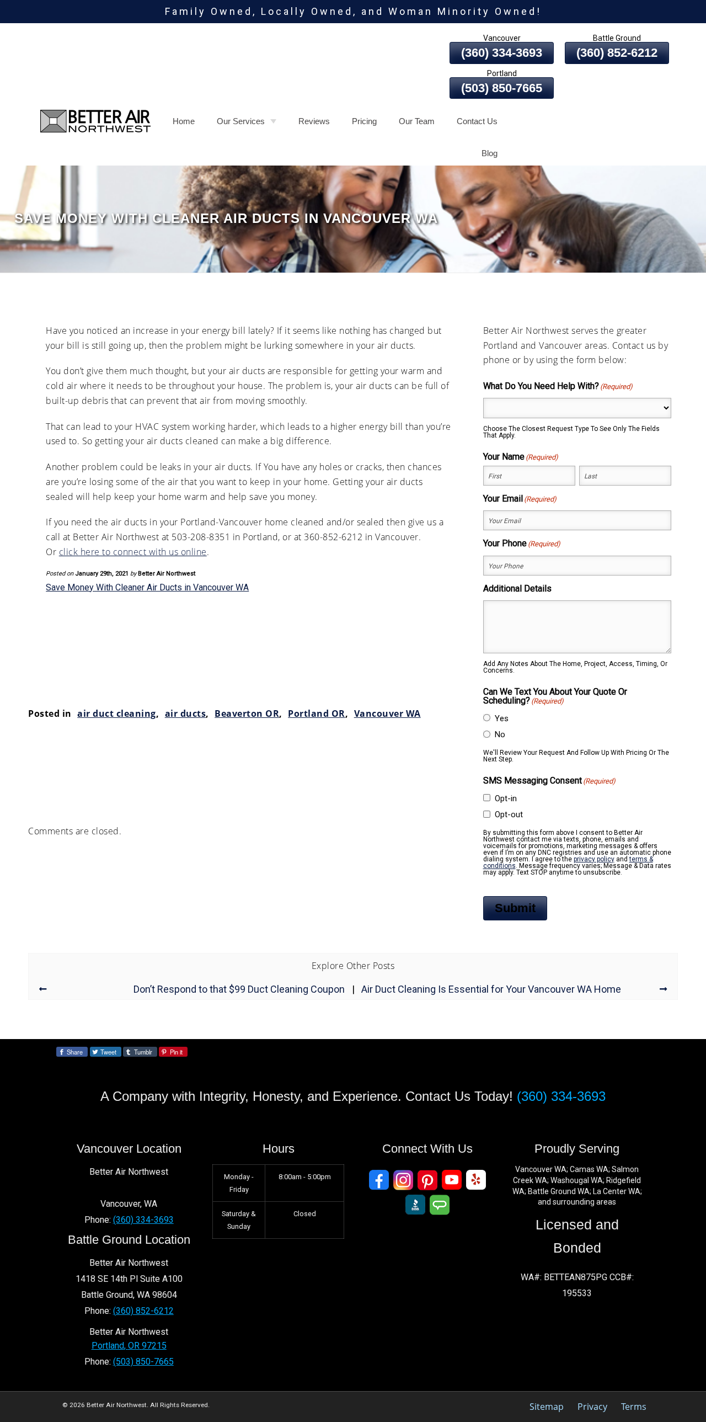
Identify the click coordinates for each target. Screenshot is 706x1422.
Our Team (417, 121)
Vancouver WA (387, 713)
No (500, 734)
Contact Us (477, 121)
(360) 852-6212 (616, 53)
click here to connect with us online (133, 552)
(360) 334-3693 (501, 53)
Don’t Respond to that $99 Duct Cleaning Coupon (239, 989)
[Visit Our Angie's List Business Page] (440, 1205)
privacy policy (594, 859)
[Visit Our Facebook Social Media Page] (379, 1180)
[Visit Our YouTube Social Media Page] (452, 1180)
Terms (633, 1406)
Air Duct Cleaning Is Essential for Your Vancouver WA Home (491, 989)
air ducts (185, 713)
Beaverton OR (247, 713)
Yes (502, 718)
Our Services (241, 121)
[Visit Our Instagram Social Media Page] (403, 1180)
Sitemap (547, 1406)
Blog (490, 153)
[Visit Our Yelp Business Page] (476, 1180)
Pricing (364, 121)
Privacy (592, 1406)
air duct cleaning (116, 713)
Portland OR (316, 713)
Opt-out (509, 814)
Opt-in (506, 798)
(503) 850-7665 (501, 88)
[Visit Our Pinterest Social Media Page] (427, 1180)
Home (184, 121)
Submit (515, 908)
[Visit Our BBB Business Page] (415, 1205)
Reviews (314, 121)
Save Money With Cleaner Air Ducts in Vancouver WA (147, 587)
